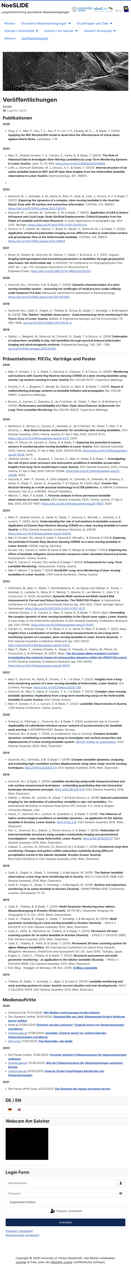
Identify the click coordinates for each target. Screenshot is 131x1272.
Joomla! (21, 1262)
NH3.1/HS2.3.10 (67, 822)
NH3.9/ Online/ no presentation (96, 742)
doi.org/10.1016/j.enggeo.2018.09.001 (32, 348)
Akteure (10, 38)
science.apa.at (17, 1071)
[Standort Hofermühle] (36, 31)
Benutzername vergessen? (22, 1235)
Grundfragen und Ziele (92, 23)
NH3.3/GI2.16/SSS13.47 (70, 789)
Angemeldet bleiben (22, 1202)
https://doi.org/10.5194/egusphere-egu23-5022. (39, 645)
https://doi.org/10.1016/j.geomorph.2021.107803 (39, 297)
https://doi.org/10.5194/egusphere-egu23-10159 (62, 624)
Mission (9, 23)
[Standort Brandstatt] (114, 31)
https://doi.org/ (61, 271)
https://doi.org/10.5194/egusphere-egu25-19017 (72, 503)
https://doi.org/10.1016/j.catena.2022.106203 (37, 208)
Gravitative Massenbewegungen (44, 23)
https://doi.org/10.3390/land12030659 (80, 163)
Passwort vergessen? (19, 1231)
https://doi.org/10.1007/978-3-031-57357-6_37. (55, 608)
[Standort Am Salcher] (76, 31)
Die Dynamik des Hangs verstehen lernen (83, 1088)
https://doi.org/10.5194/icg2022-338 (57, 687)
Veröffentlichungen (34, 38)
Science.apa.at (17, 1033)
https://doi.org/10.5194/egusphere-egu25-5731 (38, 438)
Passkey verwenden (69, 1211)
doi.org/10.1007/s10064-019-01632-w (47, 322)
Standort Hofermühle (19, 31)
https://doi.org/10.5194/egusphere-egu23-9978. (39, 665)
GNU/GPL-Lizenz (61, 1262)
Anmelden (65, 1222)
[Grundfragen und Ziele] (110, 23)
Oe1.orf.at (14, 1041)
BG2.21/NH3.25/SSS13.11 (41, 767)
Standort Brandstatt (98, 31)
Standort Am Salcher (59, 31)
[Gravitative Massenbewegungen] (69, 23)
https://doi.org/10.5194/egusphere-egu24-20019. (39, 533)
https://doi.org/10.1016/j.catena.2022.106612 (36, 241)
